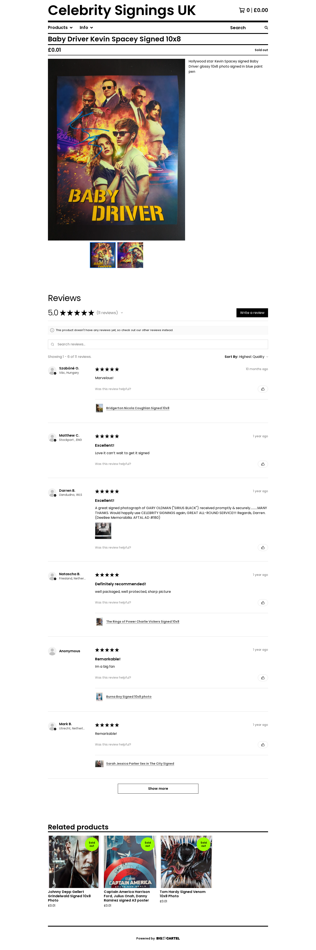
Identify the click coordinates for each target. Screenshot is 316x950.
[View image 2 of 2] (130, 255)
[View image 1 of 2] (103, 255)
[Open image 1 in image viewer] (116, 150)
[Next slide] (179, 150)
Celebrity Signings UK (122, 10)
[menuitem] (60, 27)
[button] (121, 312)
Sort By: (231, 356)
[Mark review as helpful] (263, 389)
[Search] (266, 27)
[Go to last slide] (54, 150)
